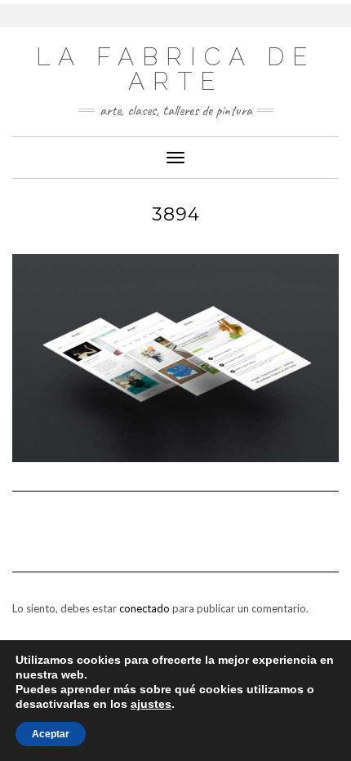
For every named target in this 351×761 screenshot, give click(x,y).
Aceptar (50, 734)
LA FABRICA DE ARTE (175, 69)
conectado (144, 608)
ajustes (151, 703)
